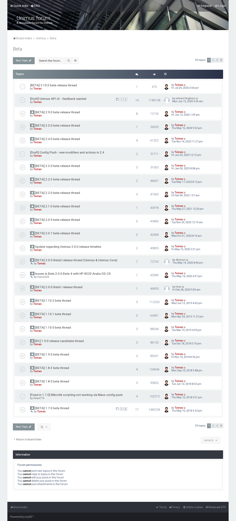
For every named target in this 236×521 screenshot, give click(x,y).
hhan (179, 286)
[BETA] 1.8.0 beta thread (52, 381)
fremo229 (43, 276)
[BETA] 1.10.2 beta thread (53, 300)
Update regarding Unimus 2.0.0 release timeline (68, 247)
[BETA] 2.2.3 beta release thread (57, 179)
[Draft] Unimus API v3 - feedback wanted (58, 99)
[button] (221, 60)
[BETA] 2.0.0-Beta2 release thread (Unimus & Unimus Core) (76, 260)
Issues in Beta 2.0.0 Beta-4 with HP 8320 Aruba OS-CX (73, 273)
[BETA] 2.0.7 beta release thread (57, 233)
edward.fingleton (185, 98)
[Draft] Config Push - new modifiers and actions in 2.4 (67, 152)
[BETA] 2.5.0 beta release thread (57, 125)
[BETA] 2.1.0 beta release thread (57, 206)
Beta (17, 49)
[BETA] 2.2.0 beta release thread (57, 193)
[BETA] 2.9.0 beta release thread (57, 112)
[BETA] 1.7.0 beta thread (52, 408)
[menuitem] (35, 5)
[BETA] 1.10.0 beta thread (53, 327)
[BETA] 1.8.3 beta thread (52, 368)
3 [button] (217, 60)
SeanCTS (38, 398)
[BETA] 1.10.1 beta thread (53, 314)
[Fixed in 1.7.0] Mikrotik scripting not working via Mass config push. (76, 395)
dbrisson (181, 259)
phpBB (28, 516)
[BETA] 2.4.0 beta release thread (57, 139)
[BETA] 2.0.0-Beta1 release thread (58, 287)
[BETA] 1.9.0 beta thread (52, 354)
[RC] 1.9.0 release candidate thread (59, 341)
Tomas (37, 88)
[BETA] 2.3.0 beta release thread (57, 166)
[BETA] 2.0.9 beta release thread (57, 220)
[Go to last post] (185, 84)
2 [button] (213, 60)
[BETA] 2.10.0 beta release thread (53, 85)
